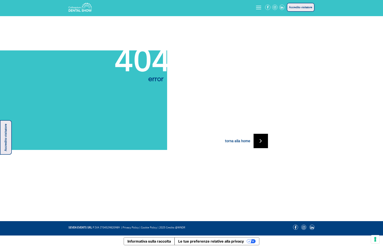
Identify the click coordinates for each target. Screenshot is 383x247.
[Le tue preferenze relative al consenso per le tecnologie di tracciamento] (375, 239)
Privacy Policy (131, 227)
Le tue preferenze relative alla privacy (211, 241)
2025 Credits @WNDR (172, 227)
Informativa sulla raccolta (149, 241)
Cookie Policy (149, 227)
